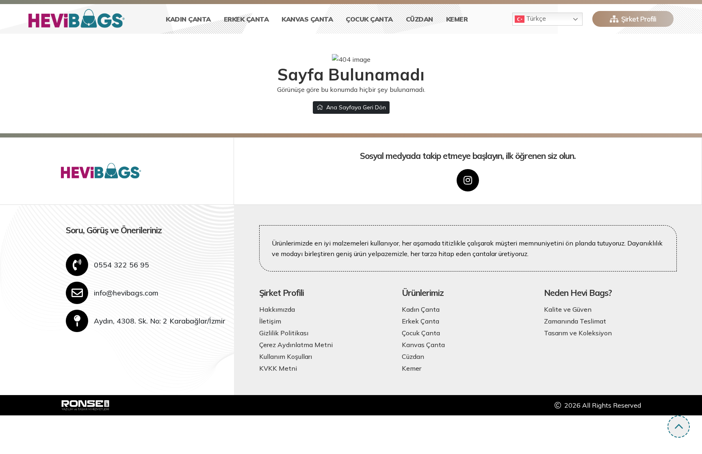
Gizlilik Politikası (283, 333)
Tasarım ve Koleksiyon (578, 333)
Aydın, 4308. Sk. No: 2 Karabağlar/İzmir (159, 320)
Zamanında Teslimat (575, 321)
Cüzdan (419, 19)
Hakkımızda (277, 309)
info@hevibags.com (126, 292)
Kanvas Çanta (307, 19)
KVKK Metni (278, 368)
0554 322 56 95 (121, 264)
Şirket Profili (638, 19)
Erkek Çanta (246, 19)
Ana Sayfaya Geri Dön (356, 107)
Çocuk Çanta (369, 19)
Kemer (457, 19)
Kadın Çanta (188, 19)
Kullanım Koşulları (285, 356)
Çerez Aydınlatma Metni (296, 345)
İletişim (270, 321)
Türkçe (535, 18)
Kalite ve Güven (568, 309)
